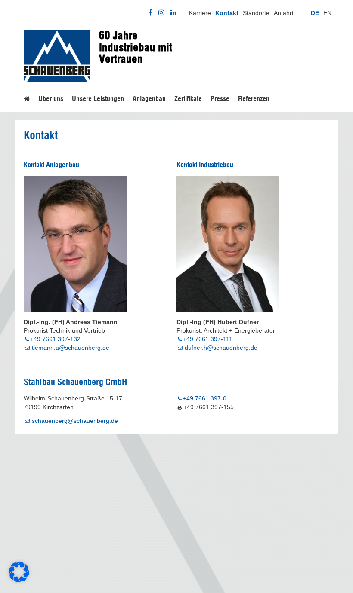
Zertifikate (188, 98)
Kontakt (226, 12)
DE (315, 12)
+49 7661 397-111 (207, 339)
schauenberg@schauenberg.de (75, 420)
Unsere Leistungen (98, 98)
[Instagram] (161, 12)
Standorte (256, 12)
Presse (220, 98)
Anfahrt (284, 12)
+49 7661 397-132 (55, 339)
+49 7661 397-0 (204, 398)
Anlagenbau (149, 98)
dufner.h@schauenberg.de (221, 347)
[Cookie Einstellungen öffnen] (19, 580)
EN (327, 12)
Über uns (50, 98)
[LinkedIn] (173, 12)
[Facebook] (150, 12)
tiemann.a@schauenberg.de (70, 347)
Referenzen (253, 98)
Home (26, 97)
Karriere (200, 12)
